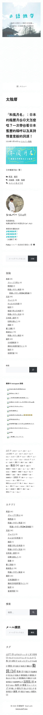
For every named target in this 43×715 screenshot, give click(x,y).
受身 (22, 465)
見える (18, 486)
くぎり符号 (10, 453)
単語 (10, 176)
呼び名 (14, 468)
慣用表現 (14, 471)
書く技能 (9, 328)
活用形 (16, 477)
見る (28, 486)
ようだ (16, 459)
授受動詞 (8, 474)
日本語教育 (12, 342)
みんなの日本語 (13, 303)
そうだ (26, 453)
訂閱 (32, 258)
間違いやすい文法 (14, 314)
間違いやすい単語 (14, 289)
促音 (22, 462)
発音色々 (9, 332)
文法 (7, 296)
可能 (28, 465)
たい (31, 453)
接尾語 (14, 474)
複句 (12, 486)
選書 (19, 489)
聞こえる (31, 483)
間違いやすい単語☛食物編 (19, 293)
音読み (9, 492)
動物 (7, 465)
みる (7, 459)
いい (20, 450)
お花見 (25, 450)
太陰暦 (11, 180)
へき (34, 456)
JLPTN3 (14, 450)
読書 (9, 325)
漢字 (23, 477)
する (21, 453)
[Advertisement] (21, 60)
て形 (18, 456)
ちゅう (8, 456)
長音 (24, 489)
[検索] (33, 370)
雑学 (16, 176)
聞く (21, 483)
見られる (23, 486)
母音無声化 (9, 477)
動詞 (15, 465)
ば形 (29, 456)
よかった (27, 459)
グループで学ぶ (13, 282)
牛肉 (14, 480)
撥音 (19, 474)
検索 (7, 365)
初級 (26, 462)
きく (29, 450)
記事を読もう (13, 321)
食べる (19, 491)
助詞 (9, 307)
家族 (33, 468)
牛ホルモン (9, 480)
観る (32, 486)
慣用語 (10, 286)
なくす (24, 456)
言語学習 (11, 353)
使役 (17, 462)
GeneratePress (21, 708)
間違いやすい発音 (14, 335)
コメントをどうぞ (16, 183)
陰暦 (23, 180)
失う (24, 468)
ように (21, 459)
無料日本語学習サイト (16, 346)
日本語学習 (25, 474)
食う (14, 491)
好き (28, 468)
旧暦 (17, 180)
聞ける (26, 483)
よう (11, 459)
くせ (16, 453)
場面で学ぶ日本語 (14, 310)
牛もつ (31, 477)
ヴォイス (11, 300)
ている (13, 456)
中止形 (11, 462)
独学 (9, 349)
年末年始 (8, 471)
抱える (26, 471)
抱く (31, 471)
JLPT (8, 450)
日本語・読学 (11, 318)
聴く (7, 486)
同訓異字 (8, 468)
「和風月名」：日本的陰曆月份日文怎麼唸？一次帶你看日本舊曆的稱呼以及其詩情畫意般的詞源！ (21, 125)
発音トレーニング (12, 483)
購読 (32, 632)
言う (7, 489)
